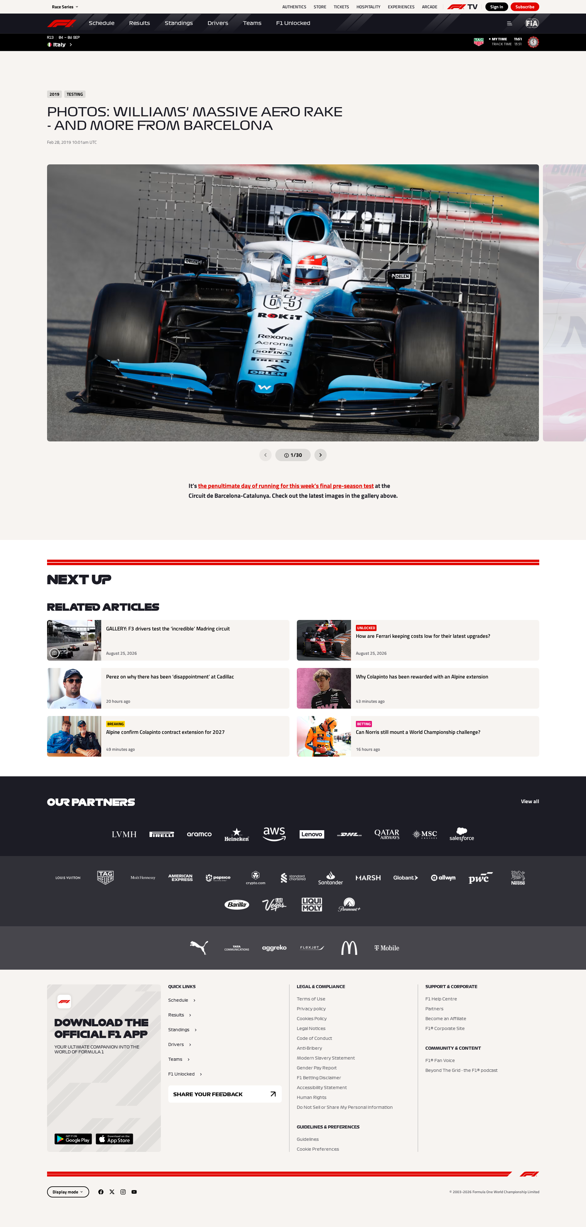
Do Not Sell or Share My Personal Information (345, 1107)
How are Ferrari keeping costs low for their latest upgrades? (423, 636)
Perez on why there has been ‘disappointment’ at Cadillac (170, 677)
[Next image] (320, 455)
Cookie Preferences (318, 1149)
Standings (179, 23)
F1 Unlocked (293, 23)
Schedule (101, 23)
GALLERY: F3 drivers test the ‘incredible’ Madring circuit (168, 629)
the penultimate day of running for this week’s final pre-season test (286, 485)
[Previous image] (265, 455)
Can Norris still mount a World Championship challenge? (418, 732)
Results (139, 23)
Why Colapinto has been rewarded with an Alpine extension (422, 677)
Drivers (218, 23)
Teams (252, 23)
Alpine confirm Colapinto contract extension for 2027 (165, 732)
